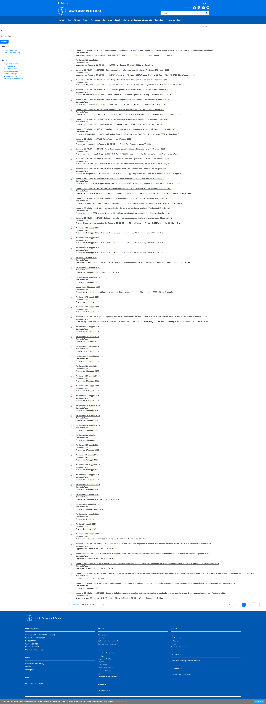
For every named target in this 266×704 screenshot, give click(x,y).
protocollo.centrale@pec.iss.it (39, 650)
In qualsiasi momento (12, 64)
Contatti (28, 666)
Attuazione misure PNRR (34, 683)
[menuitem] (62, 20)
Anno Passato (10, 76)
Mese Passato (10, 74)
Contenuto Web (12, 53)
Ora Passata (10, 66)
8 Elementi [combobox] (73, 605)
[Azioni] (59, 3)
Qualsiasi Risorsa (10, 50)
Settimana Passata (12, 71)
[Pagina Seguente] (261, 605)
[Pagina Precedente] (229, 605)
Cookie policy (29, 669)
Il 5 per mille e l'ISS (104, 690)
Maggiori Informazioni (121, 701)
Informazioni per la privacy (34, 663)
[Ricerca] (206, 13)
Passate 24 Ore (11, 69)
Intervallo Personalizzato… (14, 79)
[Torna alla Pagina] (1, 30)
